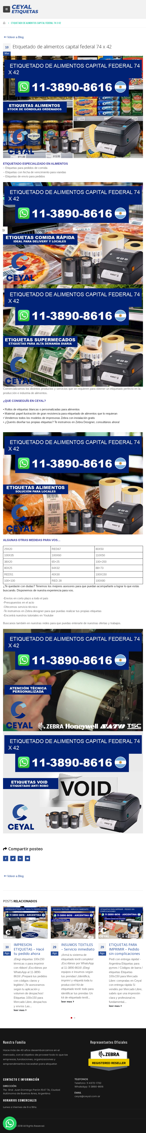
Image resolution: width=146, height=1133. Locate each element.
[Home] (25, 9)
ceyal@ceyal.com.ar (87, 1092)
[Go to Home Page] (4, 23)
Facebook (5, 858)
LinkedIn (20, 858)
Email (27, 858)
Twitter (12, 858)
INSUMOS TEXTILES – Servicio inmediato (30, 946)
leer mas (19, 1001)
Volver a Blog (15, 37)
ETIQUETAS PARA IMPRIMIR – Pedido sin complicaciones (76, 949)
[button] (71, 1013)
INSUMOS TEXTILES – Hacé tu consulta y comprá (125, 949)
